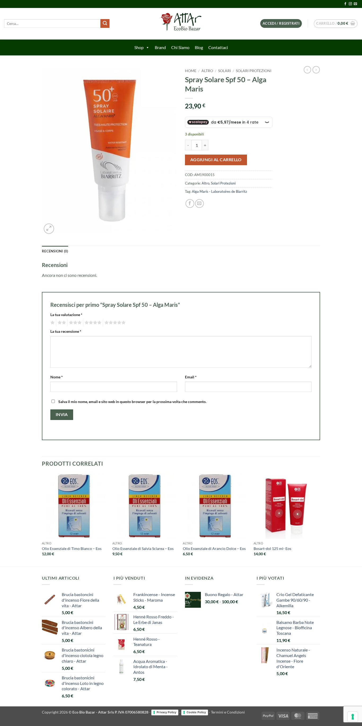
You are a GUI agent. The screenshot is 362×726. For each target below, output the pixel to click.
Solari (224, 71)
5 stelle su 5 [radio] (114, 322)
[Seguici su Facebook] (345, 4)
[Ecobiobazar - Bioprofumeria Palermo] (181, 23)
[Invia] (104, 23)
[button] (281, 23)
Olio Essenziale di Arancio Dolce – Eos (214, 548)
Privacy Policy (166, 712)
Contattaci (218, 47)
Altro (207, 71)
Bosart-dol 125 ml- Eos (272, 548)
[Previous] (42, 519)
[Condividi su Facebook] (190, 203)
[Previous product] (316, 69)
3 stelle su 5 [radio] (74, 322)
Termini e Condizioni (228, 712)
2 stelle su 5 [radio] (61, 322)
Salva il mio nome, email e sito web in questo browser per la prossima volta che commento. (132, 401)
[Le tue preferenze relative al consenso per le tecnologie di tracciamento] (353, 717)
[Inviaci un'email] (355, 4)
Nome (56, 377)
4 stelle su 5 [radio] (92, 322)
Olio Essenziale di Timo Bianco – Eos (71, 548)
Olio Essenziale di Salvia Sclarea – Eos (143, 548)
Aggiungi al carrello (216, 159)
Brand (160, 47)
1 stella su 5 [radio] (52, 322)
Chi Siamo (180, 47)
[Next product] (307, 69)
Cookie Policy (196, 712)
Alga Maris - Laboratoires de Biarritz (219, 191)
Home (190, 71)
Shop (139, 47)
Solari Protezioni (253, 71)
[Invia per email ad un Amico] (199, 203)
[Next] (319, 519)
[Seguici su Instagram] (350, 4)
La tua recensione (65, 331)
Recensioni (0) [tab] (55, 251)
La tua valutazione (66, 314)
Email (191, 377)
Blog (199, 47)
